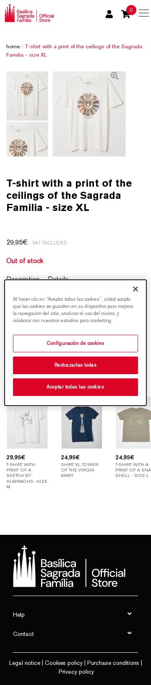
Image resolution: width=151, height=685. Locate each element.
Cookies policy (64, 662)
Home (13, 46)
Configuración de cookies (75, 343)
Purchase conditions (113, 662)
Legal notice (24, 662)
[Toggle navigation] (144, 13)
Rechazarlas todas (76, 365)
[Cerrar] (135, 288)
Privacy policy (76, 671)
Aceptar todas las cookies (75, 387)
